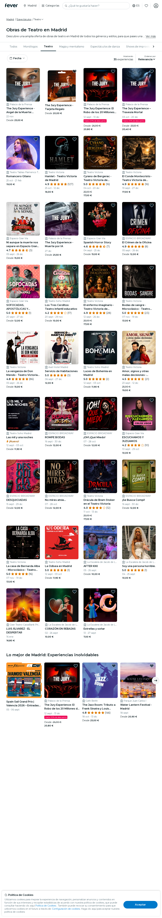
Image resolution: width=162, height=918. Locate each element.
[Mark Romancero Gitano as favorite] (36, 139)
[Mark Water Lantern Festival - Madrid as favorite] (152, 666)
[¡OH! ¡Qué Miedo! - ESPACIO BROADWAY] (100, 413)
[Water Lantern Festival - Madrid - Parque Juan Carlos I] (138, 680)
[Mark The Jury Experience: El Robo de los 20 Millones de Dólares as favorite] (113, 71)
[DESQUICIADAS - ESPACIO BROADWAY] (23, 476)
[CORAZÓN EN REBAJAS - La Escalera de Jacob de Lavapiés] (61, 605)
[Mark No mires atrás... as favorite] (74, 463)
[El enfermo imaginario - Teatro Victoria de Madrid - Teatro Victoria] (100, 281)
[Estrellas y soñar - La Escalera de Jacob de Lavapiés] (100, 605)
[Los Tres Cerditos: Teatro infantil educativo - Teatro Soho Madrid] (61, 281)
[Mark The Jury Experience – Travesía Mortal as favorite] (152, 71)
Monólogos (30, 46)
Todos (13, 46)
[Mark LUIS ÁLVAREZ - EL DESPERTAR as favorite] (36, 592)
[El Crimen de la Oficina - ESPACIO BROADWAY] (139, 219)
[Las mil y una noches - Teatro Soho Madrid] (23, 413)
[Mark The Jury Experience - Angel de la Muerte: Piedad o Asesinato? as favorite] (36, 71)
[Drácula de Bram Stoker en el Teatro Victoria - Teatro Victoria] (100, 476)
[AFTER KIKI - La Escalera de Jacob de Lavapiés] (100, 542)
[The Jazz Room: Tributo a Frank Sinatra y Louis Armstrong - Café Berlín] (100, 680)
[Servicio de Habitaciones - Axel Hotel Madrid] (61, 347)
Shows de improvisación (141, 46)
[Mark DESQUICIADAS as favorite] (36, 463)
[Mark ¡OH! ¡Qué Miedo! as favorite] (113, 400)
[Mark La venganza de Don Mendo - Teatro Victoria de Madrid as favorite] (36, 334)
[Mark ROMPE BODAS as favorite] (74, 400)
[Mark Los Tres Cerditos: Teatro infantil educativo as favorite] (74, 268)
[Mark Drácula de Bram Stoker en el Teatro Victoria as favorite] (113, 463)
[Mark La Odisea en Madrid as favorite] (74, 529)
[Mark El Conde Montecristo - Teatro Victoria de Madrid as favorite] (152, 139)
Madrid (10, 19)
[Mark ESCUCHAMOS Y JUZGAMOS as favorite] (152, 400)
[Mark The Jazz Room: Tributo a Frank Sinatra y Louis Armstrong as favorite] (114, 666)
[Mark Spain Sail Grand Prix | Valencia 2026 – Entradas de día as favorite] (38, 666)
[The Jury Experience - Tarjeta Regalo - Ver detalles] (61, 85)
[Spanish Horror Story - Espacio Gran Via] (100, 219)
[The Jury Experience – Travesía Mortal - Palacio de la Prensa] (139, 85)
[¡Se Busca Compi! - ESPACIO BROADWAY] (139, 476)
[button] (39, 19)
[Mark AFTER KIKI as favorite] (113, 529)
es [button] (138, 5)
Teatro (48, 46)
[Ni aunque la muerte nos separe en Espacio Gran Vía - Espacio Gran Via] (23, 219)
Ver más (151, 36)
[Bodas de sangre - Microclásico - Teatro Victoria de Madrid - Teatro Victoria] (139, 281)
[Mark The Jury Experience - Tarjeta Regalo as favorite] (74, 71)
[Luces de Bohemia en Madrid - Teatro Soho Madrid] (100, 347)
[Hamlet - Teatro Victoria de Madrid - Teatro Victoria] (61, 152)
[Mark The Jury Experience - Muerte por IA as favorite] (74, 205)
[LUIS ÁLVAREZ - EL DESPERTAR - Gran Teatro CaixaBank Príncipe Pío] (23, 605)
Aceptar (140, 904)
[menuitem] (13, 46)
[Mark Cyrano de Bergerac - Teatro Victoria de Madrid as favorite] (113, 139)
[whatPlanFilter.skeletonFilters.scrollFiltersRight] (153, 46)
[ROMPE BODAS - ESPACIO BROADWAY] (61, 413)
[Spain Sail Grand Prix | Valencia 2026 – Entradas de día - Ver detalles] (24, 680)
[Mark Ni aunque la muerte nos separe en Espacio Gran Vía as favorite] (36, 205)
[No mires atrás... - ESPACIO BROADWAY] (61, 476)
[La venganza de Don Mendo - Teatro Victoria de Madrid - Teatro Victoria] (23, 347)
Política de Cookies (45, 905)
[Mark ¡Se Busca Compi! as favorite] (152, 463)
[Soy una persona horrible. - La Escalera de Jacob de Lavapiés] (139, 542)
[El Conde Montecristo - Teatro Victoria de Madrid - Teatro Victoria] (139, 152)
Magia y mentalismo (71, 46)
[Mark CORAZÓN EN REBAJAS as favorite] (74, 592)
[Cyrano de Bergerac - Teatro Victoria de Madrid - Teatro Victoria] (100, 152)
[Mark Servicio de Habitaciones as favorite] (74, 334)
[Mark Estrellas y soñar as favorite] (113, 592)
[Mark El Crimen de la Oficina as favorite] (152, 205)
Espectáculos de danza (105, 46)
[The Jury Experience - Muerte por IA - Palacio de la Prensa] (61, 219)
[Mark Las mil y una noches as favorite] (36, 400)
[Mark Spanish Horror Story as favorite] (113, 205)
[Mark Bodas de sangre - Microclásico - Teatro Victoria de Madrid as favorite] (152, 268)
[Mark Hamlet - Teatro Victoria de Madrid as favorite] (74, 139)
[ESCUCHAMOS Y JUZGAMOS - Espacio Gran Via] (139, 413)
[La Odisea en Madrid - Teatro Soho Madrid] (61, 542)
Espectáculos (24, 19)
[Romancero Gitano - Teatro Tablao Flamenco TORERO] (23, 152)
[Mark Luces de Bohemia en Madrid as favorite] (113, 334)
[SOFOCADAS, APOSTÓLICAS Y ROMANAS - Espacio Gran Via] (23, 281)
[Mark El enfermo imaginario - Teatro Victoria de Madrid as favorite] (113, 268)
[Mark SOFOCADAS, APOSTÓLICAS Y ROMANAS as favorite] (36, 268)
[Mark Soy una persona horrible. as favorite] (152, 529)
